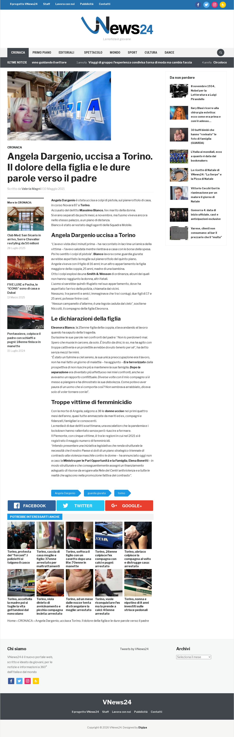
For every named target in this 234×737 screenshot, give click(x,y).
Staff (46, 3)
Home (11, 620)
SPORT (132, 52)
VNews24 (117, 702)
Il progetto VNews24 (24, 3)
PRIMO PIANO (42, 52)
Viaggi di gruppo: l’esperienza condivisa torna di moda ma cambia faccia (126, 62)
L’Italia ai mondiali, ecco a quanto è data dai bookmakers (206, 156)
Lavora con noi (65, 3)
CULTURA (151, 52)
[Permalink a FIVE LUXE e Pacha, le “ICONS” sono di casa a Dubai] (25, 269)
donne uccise (114, 411)
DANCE (169, 52)
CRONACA (18, 52)
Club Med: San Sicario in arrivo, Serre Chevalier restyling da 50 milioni (24, 239)
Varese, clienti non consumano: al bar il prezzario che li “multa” (206, 233)
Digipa (142, 727)
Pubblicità (86, 3)
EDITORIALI (66, 52)
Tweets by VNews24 (134, 649)
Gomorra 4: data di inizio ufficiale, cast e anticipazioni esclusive (206, 214)
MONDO (115, 52)
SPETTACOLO (93, 52)
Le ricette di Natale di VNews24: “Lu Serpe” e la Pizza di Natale (206, 174)
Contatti (104, 3)
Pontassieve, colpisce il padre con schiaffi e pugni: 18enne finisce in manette (24, 340)
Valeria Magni (31, 189)
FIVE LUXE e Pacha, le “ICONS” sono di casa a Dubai (23, 288)
